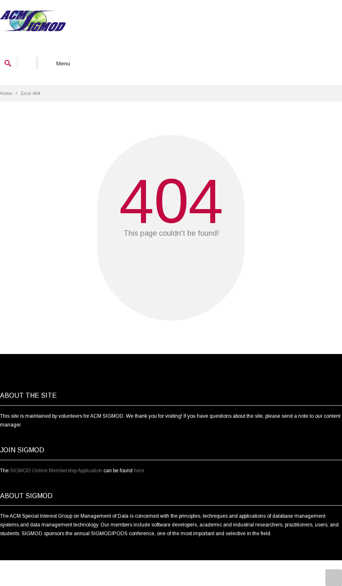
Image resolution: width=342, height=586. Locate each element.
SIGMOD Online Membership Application (56, 471)
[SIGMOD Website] (33, 21)
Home (6, 93)
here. (140, 471)
